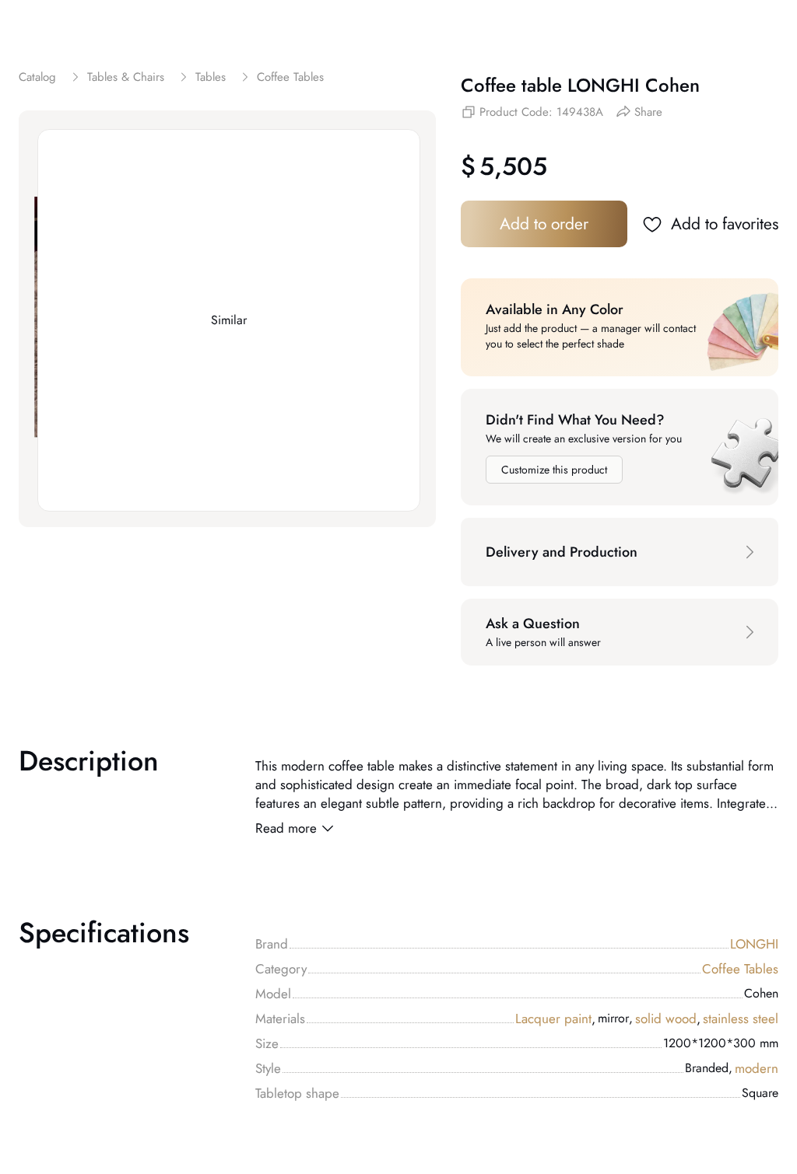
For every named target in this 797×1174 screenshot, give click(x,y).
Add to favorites (724, 224)
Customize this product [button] (554, 469)
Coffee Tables (740, 968)
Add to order (544, 224)
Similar (229, 320)
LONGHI (754, 944)
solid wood (667, 1018)
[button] (619, 552)
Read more (286, 828)
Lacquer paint (555, 1018)
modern (756, 1068)
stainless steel (740, 1018)
